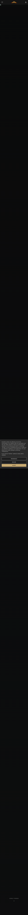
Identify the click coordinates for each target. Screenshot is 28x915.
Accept (14, 465)
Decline (14, 462)
